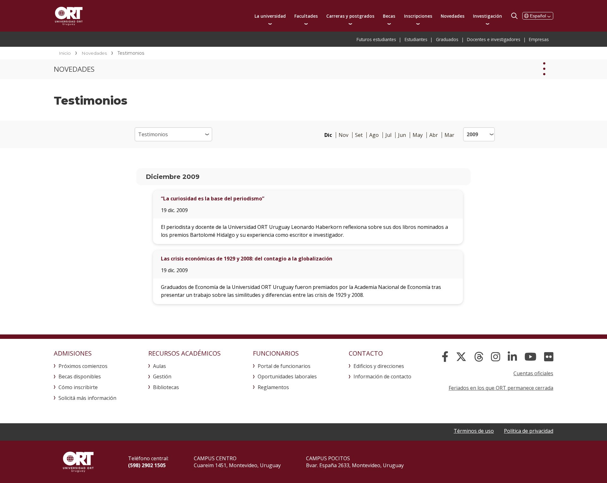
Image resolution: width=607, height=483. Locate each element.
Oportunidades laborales (287, 376)
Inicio (65, 53)
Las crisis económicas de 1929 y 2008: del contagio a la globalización (246, 258)
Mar (449, 135)
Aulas (159, 366)
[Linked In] (512, 357)
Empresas (539, 39)
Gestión (162, 376)
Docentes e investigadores (493, 39)
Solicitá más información (87, 397)
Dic (328, 135)
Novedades (452, 16)
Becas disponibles (79, 376)
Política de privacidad (528, 430)
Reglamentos (273, 387)
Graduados (447, 39)
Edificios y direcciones (378, 366)
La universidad (270, 16)
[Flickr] (548, 357)
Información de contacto (382, 376)
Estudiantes (416, 39)
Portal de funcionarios (284, 366)
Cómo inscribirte (78, 387)
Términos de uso (474, 430)
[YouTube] (530, 357)
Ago (374, 135)
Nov (343, 135)
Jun (402, 135)
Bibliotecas (166, 387)
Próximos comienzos (82, 366)
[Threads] (478, 357)
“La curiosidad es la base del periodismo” (212, 198)
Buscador (514, 16)
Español (538, 15)
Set (359, 135)
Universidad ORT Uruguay (69, 16)
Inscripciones (418, 16)
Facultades (306, 16)
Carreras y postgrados (350, 16)
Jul (388, 135)
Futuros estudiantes (376, 39)
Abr (433, 135)
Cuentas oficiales (533, 373)
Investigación (487, 16)
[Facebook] (445, 357)
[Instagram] (495, 357)
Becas (389, 16)
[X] (461, 357)
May (418, 135)
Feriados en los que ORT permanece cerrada (501, 387)
